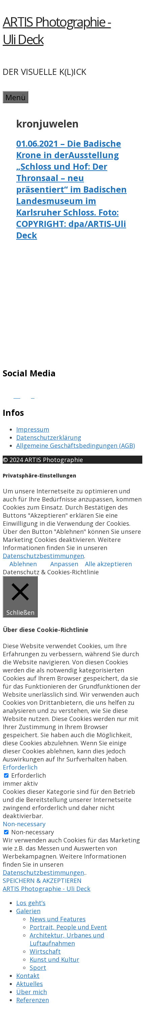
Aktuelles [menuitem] (29, 984)
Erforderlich (28, 775)
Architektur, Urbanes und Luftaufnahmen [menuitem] (67, 939)
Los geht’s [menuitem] (31, 903)
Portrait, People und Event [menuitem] (68, 927)
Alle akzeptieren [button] (108, 564)
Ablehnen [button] (23, 564)
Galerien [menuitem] (28, 911)
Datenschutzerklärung (48, 437)
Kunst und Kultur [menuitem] (54, 959)
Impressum (32, 429)
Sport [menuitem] (38, 967)
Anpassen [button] (64, 564)
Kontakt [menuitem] (27, 976)
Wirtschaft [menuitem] (45, 951)
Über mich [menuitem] (31, 992)
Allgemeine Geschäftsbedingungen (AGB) (75, 445)
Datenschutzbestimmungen (43, 556)
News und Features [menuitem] (58, 919)
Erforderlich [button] (20, 767)
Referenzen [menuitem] (32, 1000)
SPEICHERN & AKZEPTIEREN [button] (42, 880)
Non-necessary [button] (24, 824)
